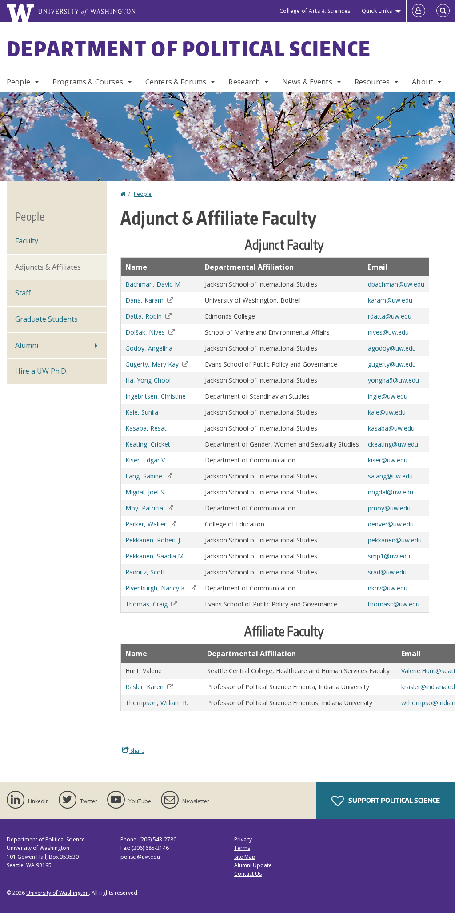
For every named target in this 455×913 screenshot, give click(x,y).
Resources (372, 82)
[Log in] (419, 11)
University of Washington (57, 893)
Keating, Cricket (147, 444)
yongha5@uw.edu (393, 380)
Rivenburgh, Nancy (155, 588)
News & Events (307, 82)
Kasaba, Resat (146, 428)
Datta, (143, 316)
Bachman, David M (152, 284)
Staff (23, 293)
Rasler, (144, 686)
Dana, (144, 300)
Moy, (144, 508)
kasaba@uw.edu (391, 428)
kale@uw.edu (387, 412)
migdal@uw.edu (390, 492)
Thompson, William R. (156, 702)
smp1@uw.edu (389, 556)
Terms (242, 848)
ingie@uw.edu (387, 396)
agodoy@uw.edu (392, 348)
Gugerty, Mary (152, 364)
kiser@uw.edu (387, 460)
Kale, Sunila (142, 412)
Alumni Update (253, 865)
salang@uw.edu (390, 476)
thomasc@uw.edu (393, 604)
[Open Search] (443, 11)
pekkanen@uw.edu (395, 540)
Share (136, 750)
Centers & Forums (176, 82)
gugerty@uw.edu (392, 364)
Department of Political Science (189, 48)
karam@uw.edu (390, 300)
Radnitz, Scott (145, 572)
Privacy (243, 839)
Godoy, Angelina (148, 348)
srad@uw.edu (387, 572)
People (18, 82)
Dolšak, (145, 332)
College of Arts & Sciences (315, 11)
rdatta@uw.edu (389, 316)
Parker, (145, 524)
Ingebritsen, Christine (155, 396)
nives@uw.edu (388, 332)
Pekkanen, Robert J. (153, 540)
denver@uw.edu (391, 524)
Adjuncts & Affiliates (48, 267)
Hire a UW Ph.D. (41, 371)
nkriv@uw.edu (387, 588)
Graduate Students (46, 319)
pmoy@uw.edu (389, 508)
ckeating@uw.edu (393, 444)
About (422, 82)
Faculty (26, 241)
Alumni (26, 345)
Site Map (244, 857)
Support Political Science (393, 800)
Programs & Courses (87, 82)
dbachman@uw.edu (396, 284)
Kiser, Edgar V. (145, 460)
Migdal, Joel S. (145, 492)
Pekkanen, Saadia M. (155, 556)
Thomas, (146, 604)
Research (243, 82)
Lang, (143, 476)
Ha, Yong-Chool (148, 380)
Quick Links (377, 11)
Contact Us (248, 873)
